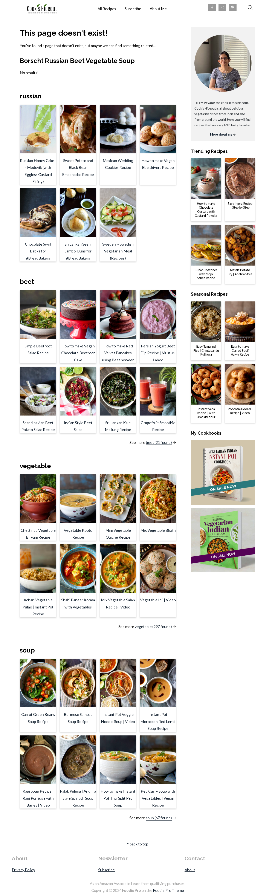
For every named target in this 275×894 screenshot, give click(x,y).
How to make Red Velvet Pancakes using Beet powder (118, 353)
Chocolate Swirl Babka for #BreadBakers (38, 251)
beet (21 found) (159, 442)
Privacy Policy (23, 869)
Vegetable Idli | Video (158, 600)
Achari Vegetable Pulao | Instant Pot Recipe (38, 607)
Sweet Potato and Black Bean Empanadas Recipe (78, 167)
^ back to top (137, 844)
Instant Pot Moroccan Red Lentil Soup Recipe (158, 721)
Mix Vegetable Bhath (158, 530)
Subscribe (133, 8)
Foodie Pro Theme (168, 890)
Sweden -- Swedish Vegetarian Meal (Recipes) (118, 251)
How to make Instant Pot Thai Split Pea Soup (118, 798)
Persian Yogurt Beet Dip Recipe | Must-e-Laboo (158, 353)
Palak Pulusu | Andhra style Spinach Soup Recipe (78, 798)
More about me (221, 134)
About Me (158, 8)
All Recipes (107, 8)
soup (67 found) (159, 817)
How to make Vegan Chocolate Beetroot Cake (78, 353)
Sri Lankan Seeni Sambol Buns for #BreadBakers (78, 251)
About (190, 869)
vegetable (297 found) (153, 626)
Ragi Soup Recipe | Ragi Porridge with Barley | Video (38, 798)
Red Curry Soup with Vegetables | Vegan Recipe (158, 798)
